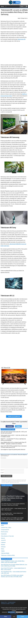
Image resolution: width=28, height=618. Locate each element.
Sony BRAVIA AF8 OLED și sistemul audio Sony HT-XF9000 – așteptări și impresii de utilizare (13, 443)
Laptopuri (3, 542)
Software (3, 546)
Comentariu (3, 457)
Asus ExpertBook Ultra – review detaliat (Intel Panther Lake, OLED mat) (12, 514)
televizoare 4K (21, 39)
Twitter (18, 426)
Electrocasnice (4, 531)
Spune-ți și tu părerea (14, 416)
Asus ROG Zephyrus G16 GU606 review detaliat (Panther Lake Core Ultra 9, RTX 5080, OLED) (12, 518)
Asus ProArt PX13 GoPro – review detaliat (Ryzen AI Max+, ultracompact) (13, 509)
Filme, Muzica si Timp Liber (7, 536)
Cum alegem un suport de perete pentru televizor (13, 449)
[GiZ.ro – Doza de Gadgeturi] (14, 4)
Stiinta (2, 549)
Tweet (22, 616)
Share (5, 616)
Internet (3, 538)
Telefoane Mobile (5, 553)
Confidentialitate (11, 602)
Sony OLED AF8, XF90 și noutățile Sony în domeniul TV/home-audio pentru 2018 (13, 446)
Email (2, 472)
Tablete (3, 551)
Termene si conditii (5, 603)
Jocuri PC (3, 540)
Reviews (3, 544)
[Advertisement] (14, 350)
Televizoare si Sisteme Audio (8, 555)
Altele (2, 525)
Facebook (9, 426)
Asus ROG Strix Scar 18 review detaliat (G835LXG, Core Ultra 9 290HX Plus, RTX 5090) (13, 504)
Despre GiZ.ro (4, 602)
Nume (2, 469)
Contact (12, 603)
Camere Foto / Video (6, 527)
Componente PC (5, 529)
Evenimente (4, 534)
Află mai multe (19, 612)
